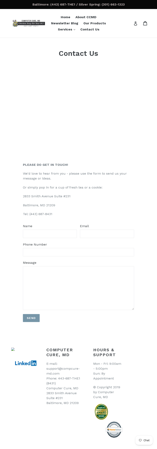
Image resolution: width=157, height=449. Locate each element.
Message (29, 263)
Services (67, 29)
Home (65, 17)
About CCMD (85, 17)
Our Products (94, 23)
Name (27, 226)
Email (84, 226)
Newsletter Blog (64, 23)
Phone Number (35, 244)
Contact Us (89, 29)
